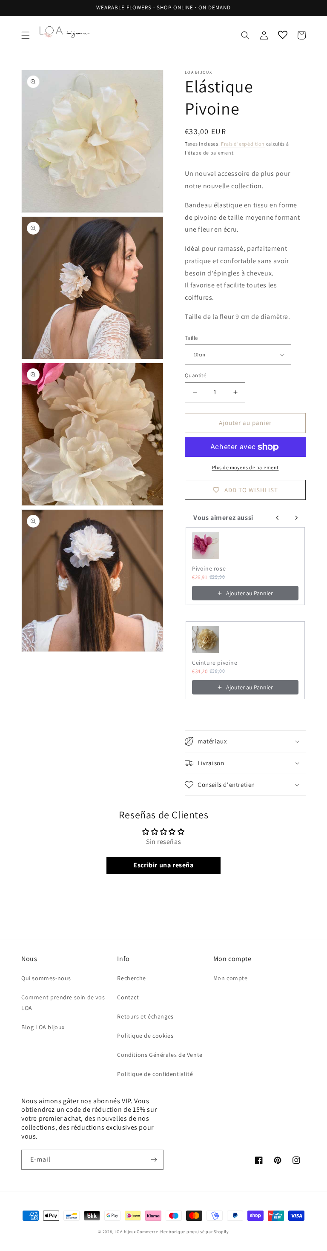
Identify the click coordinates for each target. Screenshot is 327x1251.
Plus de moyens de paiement (245, 467)
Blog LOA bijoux (43, 1027)
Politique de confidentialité (155, 1074)
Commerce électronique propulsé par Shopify (183, 1231)
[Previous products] (277, 518)
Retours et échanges (145, 1016)
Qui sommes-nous (46, 978)
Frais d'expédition (243, 144)
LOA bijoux (126, 1231)
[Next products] (296, 518)
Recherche (131, 978)
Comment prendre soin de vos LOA (63, 1002)
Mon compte (230, 978)
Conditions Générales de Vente (159, 1055)
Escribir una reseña (163, 865)
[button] (25, 35)
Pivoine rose (209, 568)
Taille (191, 337)
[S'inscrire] (153, 1160)
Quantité (195, 375)
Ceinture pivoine (215, 662)
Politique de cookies (145, 1035)
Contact (128, 997)
